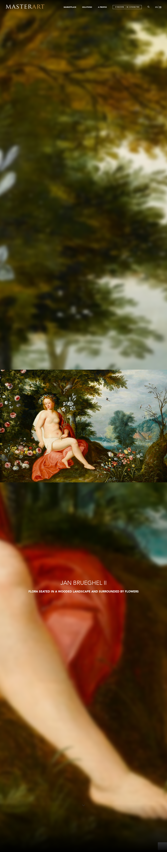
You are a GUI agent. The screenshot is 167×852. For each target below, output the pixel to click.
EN (156, 7)
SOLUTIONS (87, 7)
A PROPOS (102, 7)
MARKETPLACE (70, 7)
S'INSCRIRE (119, 7)
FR (160, 7)
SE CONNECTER (132, 7)
